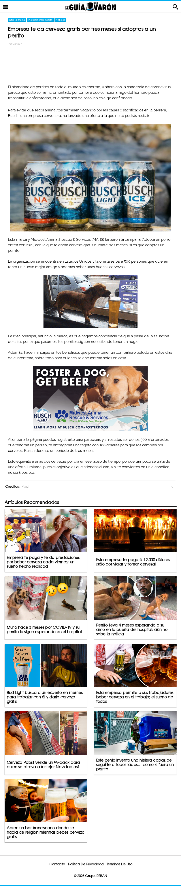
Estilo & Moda (17, 20)
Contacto (57, 864)
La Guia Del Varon (90, 6)
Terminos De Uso (119, 864)
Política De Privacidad (86, 864)
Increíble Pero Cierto (40, 20)
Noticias (60, 20)
